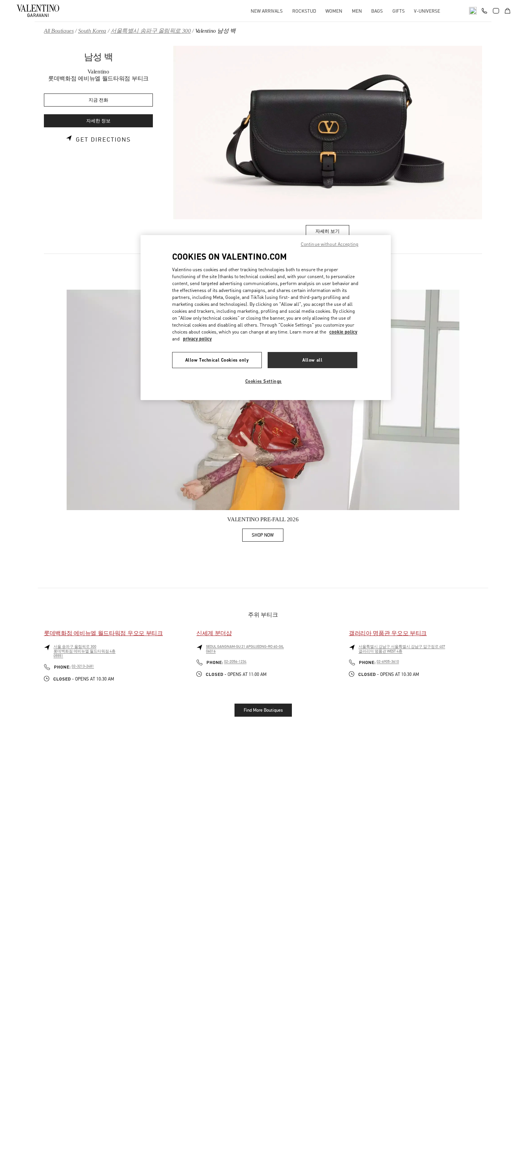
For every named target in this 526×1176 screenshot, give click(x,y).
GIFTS (398, 11)
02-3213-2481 (83, 666)
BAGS (377, 11)
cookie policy (343, 332)
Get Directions (103, 139)
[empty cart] (507, 11)
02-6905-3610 (388, 661)
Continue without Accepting (329, 244)
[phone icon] (484, 10)
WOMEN (333, 11)
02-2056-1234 (235, 661)
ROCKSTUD (304, 11)
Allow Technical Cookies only (217, 360)
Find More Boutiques (263, 710)
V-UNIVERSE (427, 11)
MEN (357, 11)
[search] (473, 11)
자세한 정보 (98, 121)
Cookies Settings (263, 381)
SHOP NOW (267, 536)
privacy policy (197, 339)
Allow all (312, 360)
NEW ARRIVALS (267, 11)
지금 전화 (98, 100)
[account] (496, 10)
